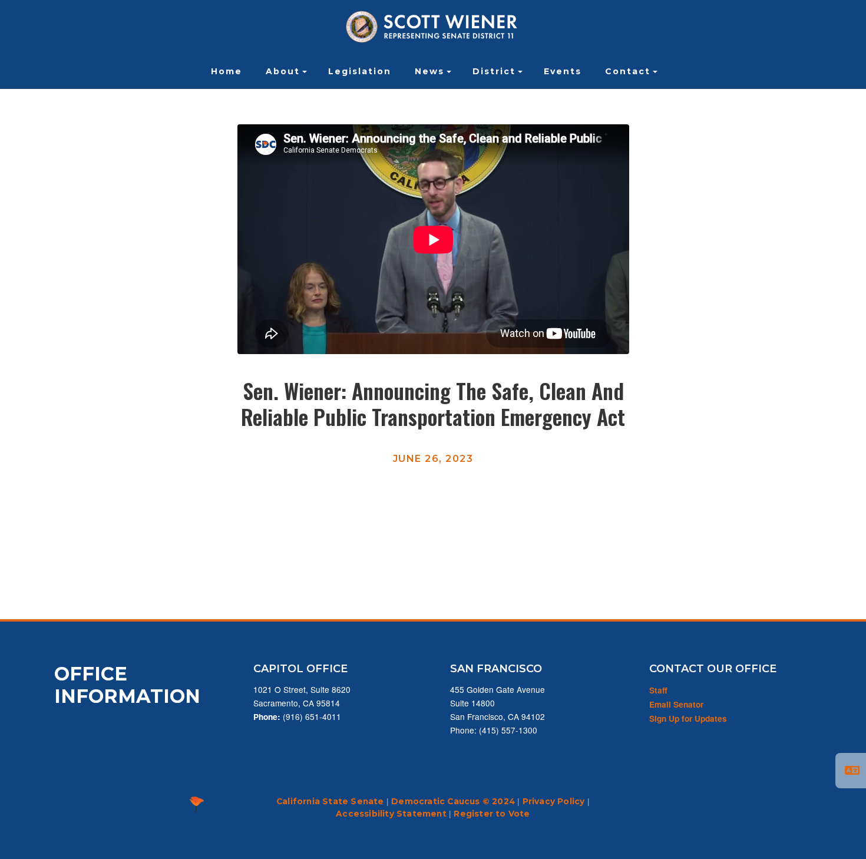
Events (562, 71)
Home (226, 71)
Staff (658, 690)
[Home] (433, 27)
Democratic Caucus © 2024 (453, 801)
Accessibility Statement (391, 813)
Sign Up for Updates (688, 718)
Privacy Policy (554, 801)
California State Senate (330, 801)
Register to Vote (492, 813)
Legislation (359, 71)
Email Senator (676, 704)
